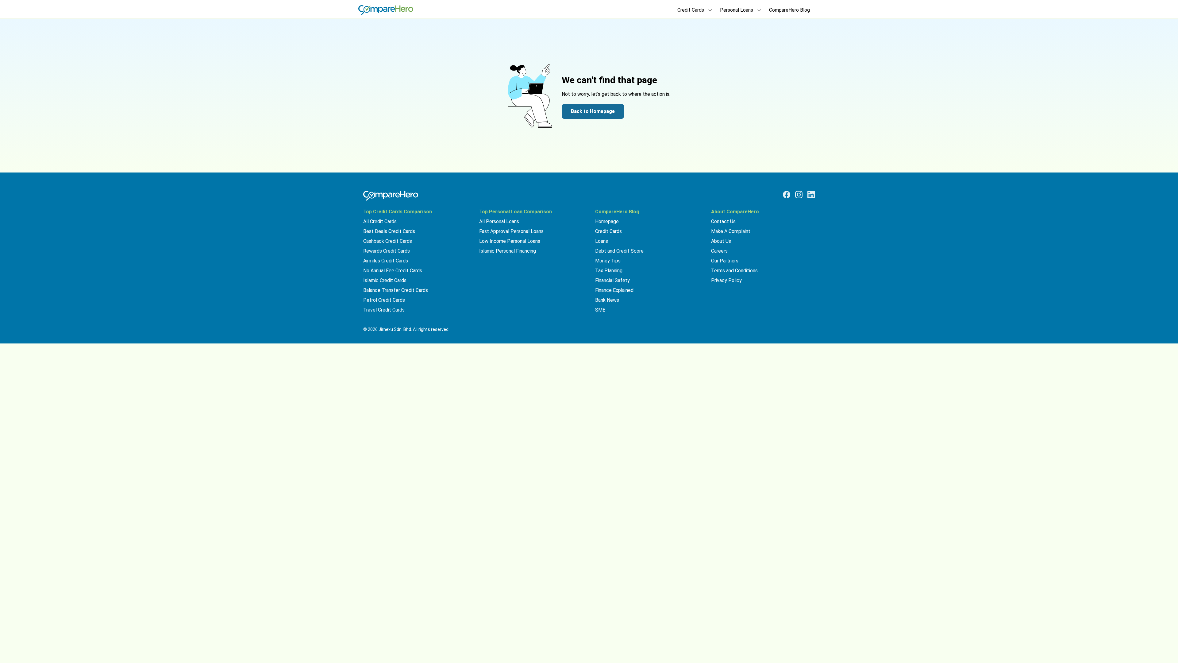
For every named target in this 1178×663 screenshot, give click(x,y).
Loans (601, 241)
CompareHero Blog (789, 10)
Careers (719, 251)
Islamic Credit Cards (384, 280)
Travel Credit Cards (384, 310)
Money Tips (608, 261)
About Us (721, 241)
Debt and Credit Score (619, 251)
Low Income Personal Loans (509, 241)
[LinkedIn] (811, 194)
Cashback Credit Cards (387, 241)
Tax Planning (608, 270)
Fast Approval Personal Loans (511, 231)
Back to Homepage (593, 111)
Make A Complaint (730, 231)
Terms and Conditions (734, 270)
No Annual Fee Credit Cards (392, 270)
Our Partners (724, 261)
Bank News (607, 300)
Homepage (607, 221)
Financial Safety (612, 280)
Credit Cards (608, 231)
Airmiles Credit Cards (385, 261)
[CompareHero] (390, 196)
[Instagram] (799, 194)
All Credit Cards (380, 221)
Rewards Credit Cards (386, 251)
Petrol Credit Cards (384, 300)
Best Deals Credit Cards (389, 231)
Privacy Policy (726, 280)
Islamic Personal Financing (507, 251)
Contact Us (723, 221)
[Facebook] (786, 194)
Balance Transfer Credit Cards (395, 290)
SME (600, 310)
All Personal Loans (499, 221)
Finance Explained (614, 290)
